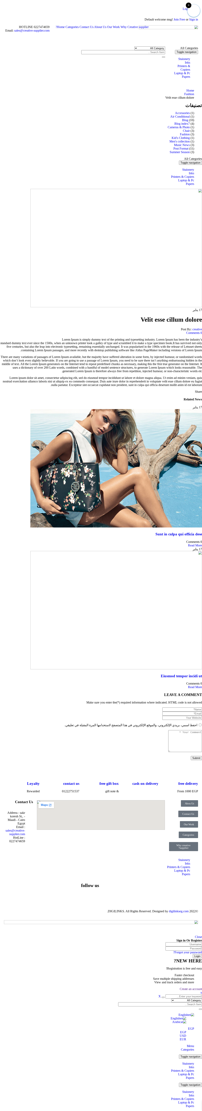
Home (61, 27)
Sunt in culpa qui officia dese (178, 534)
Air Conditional (180, 116)
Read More (195, 545)
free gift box (109, 783)
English (183, 1014)
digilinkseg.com (179, 911)
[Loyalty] (35, 772)
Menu (190, 1046)
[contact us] (74, 772)
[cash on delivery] (153, 772)
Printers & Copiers (182, 1070)
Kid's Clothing (181, 138)
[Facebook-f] (94, 897)
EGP (191, 1028)
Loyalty (33, 783)
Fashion (189, 94)
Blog (185, 120)
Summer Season (180, 152)
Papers (190, 1077)
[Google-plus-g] (51, 897)
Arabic (176, 1022)
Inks (191, 1067)
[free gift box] (114, 772)
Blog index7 (182, 123)
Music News (182, 145)
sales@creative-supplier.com (31, 30)
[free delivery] (193, 772)
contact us (71, 783)
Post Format (180, 148)
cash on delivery (145, 783)
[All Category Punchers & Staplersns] (149, 48)
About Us (100, 27)
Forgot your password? (187, 952)
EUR (183, 1039)
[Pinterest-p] (73, 897)
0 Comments (194, 332)
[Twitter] (83, 897)
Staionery (188, 1063)
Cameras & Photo (179, 127)
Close (198, 937)
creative (197, 329)
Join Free (179, 19)
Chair (186, 130)
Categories (72, 27)
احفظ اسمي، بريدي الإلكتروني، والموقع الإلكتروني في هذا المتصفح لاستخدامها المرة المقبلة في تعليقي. (131, 725)
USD (183, 1035)
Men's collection (179, 141)
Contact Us (86, 27)
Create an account (191, 989)
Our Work (113, 27)
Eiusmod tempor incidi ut (181, 676)
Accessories (182, 113)
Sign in (193, 19)
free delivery (188, 783)
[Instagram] (62, 897)
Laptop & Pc (186, 1074)
